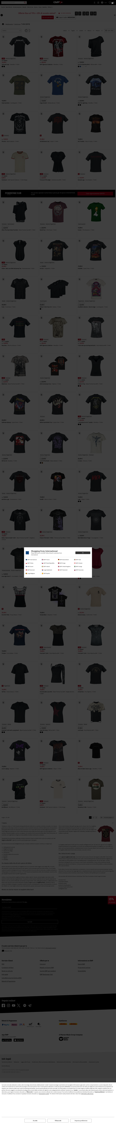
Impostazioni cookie (44, 1093)
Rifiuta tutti (58, 1120)
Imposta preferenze (81, 1121)
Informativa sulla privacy (87, 1093)
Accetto (35, 1120)
